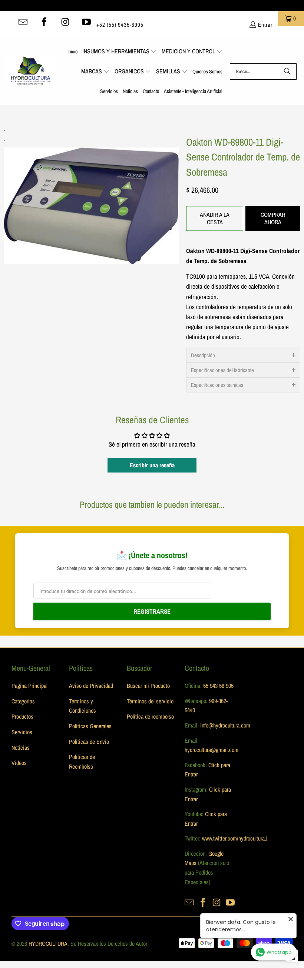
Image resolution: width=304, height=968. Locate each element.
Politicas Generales (90, 726)
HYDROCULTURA (48, 943)
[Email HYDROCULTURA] (23, 21)
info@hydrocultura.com (225, 725)
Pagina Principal (29, 686)
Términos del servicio (150, 701)
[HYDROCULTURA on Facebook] (44, 21)
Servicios (21, 732)
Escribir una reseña (152, 465)
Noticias (20, 747)
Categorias (23, 701)
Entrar (265, 25)
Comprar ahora (273, 218)
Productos (22, 716)
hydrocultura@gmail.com (211, 750)
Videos (19, 763)
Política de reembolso (150, 716)
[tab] (243, 355)
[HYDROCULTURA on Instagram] (65, 21)
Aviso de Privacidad (91, 686)
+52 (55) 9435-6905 (119, 25)
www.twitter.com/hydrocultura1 (234, 838)
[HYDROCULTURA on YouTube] (86, 21)
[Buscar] (287, 71)
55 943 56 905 (218, 686)
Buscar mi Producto (148, 686)
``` (91, 195)
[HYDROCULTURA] (30, 71)
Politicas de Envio (89, 741)
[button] (119, 52)
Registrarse (152, 611)
